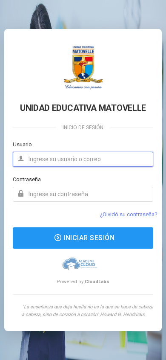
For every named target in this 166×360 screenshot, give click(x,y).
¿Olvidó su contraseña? (128, 214)
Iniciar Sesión (88, 238)
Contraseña (27, 179)
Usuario (22, 144)
